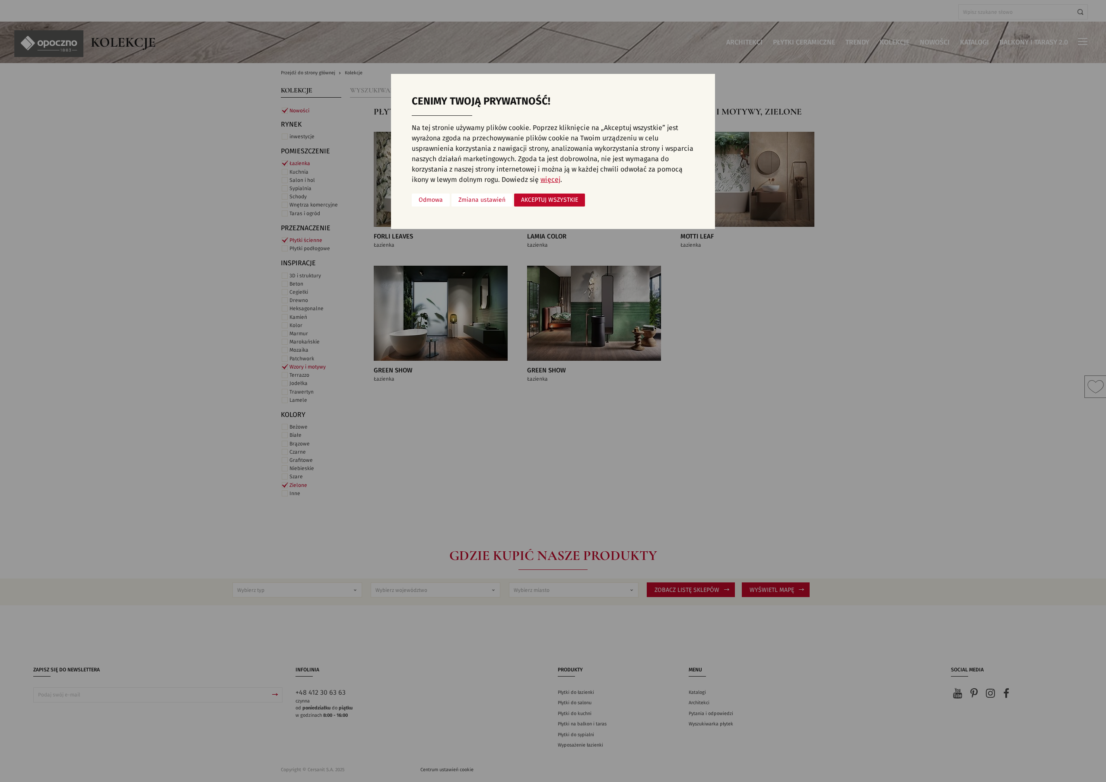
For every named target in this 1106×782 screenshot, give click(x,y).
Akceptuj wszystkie (549, 200)
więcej (550, 179)
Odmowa (431, 200)
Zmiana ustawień (481, 200)
